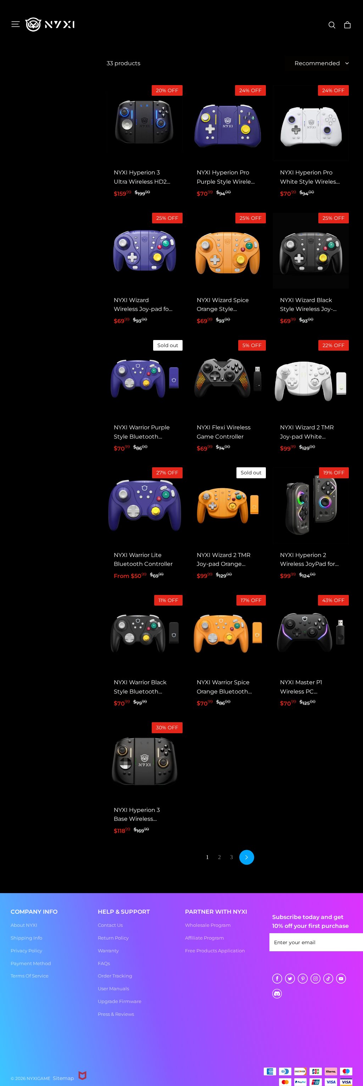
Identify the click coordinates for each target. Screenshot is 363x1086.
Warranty (108, 950)
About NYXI (24, 925)
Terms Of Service (30, 976)
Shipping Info (26, 938)
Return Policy (113, 938)
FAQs (104, 963)
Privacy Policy (26, 950)
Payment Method (31, 963)
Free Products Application (215, 950)
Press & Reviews (116, 1014)
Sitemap (63, 1078)
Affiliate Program (204, 938)
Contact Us (110, 925)
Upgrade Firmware (119, 1001)
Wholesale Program (208, 925)
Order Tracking (115, 976)
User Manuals (113, 988)
